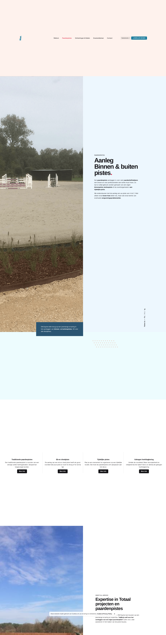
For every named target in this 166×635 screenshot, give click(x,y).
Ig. (144, 309)
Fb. (144, 316)
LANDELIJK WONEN (139, 38)
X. (144, 313)
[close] (114, 614)
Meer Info (22, 471)
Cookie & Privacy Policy (104, 614)
